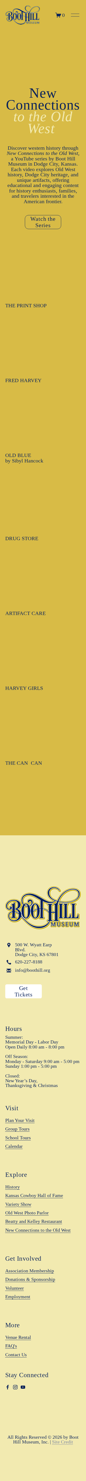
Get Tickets (23, 991)
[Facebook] (7, 1387)
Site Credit (62, 1441)
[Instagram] (15, 1387)
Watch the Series (43, 222)
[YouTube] (23, 1387)
